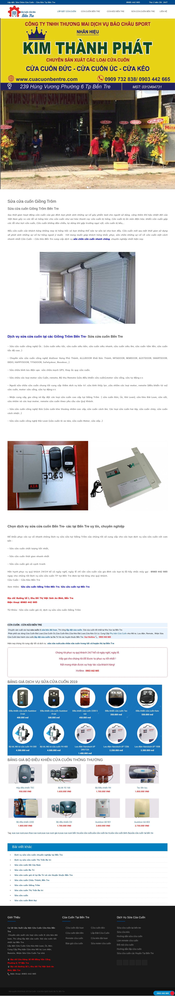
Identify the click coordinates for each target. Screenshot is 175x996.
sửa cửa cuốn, (86, 833)
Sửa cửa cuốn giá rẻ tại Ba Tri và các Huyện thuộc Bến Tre (43, 875)
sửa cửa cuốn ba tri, (101, 833)
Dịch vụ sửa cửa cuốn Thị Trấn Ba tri (32, 859)
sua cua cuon (18, 833)
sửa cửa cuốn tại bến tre (142, 833)
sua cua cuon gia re (51, 833)
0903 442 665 (133, 2)
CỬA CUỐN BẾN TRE (90, 11)
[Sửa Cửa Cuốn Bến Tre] (22, 11)
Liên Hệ (163, 11)
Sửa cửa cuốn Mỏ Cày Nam (27, 864)
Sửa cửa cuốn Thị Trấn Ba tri (28, 890)
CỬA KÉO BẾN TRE (115, 11)
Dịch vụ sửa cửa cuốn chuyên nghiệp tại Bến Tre (38, 854)
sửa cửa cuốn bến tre (143, 11)
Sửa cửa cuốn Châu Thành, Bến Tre (31, 880)
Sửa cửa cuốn (21, 895)
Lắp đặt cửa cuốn (66, 11)
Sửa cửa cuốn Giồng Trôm (32, 201)
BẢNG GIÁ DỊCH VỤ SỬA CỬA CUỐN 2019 (42, 682)
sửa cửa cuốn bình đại (120, 833)
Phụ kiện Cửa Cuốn (118, 633)
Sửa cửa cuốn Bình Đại (25, 900)
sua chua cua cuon (33, 833)
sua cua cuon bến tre (69, 833)
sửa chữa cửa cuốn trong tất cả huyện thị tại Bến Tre (87, 643)
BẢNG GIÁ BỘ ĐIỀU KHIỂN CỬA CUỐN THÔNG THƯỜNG (55, 760)
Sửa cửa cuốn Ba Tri (24, 870)
